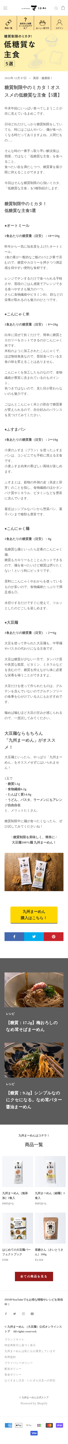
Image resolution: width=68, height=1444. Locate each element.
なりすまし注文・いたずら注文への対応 (30, 1380)
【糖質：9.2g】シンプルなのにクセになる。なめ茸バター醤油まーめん (34, 1100)
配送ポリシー (13, 1368)
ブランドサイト (14, 1339)
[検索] (56, 8)
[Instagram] (23, 1313)
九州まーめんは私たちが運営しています (30, 1351)
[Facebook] (6, 1313)
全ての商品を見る (34, 1276)
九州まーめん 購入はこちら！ (34, 914)
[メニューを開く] (5, 8)
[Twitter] (14, 1313)
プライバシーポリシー (19, 1362)
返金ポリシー (13, 1374)
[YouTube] (32, 1313)
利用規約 (10, 1356)
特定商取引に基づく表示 (20, 1345)
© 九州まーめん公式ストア (34, 1397)
